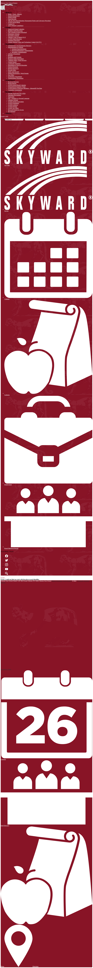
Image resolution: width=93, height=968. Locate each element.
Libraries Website (13, 100)
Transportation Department (15, 78)
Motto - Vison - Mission (15, 14)
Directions (35, 966)
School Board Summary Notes (17, 87)
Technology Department (15, 76)
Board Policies (12, 83)
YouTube (6, 569)
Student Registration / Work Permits (18, 73)
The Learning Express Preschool (17, 32)
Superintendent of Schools (15, 47)
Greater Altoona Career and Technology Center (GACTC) (25, 42)
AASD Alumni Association (16, 101)
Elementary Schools (13, 34)
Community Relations (14, 63)
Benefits (10, 55)
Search (6, 573)
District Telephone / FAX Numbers (62, 581)
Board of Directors (13, 82)
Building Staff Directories (15, 31)
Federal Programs (13, 67)
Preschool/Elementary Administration (22, 50)
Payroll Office (12, 70)
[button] (8, 12)
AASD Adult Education (15, 39)
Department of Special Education (17, 65)
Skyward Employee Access (16, 110)
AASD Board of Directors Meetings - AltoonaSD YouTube (25, 88)
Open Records (12, 19)
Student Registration (14, 16)
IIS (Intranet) (11, 111)
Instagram (6, 564)
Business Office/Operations (16, 59)
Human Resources (13, 68)
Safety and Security (13, 72)
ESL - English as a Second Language (18, 98)
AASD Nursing (12, 106)
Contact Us (11, 24)
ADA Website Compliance (15, 25)
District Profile (12, 17)
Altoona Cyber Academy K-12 (17, 37)
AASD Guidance (13, 105)
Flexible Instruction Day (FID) (17, 93)
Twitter (6, 560)
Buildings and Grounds (14, 57)
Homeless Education (14, 40)
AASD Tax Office (13, 108)
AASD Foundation (13, 103)
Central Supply (12, 62)
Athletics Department (14, 54)
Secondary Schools (13, 35)
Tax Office (11, 75)
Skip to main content (7, 1)
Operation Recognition (14, 95)
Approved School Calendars (16, 29)
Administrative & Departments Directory (19, 45)
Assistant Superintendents (19, 49)
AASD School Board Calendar (17, 85)
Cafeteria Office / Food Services (17, 60)
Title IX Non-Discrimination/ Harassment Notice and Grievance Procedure (29, 20)
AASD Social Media (14, 22)
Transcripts (11, 97)
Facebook (6, 556)
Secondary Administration (19, 52)
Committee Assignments (15, 90)
